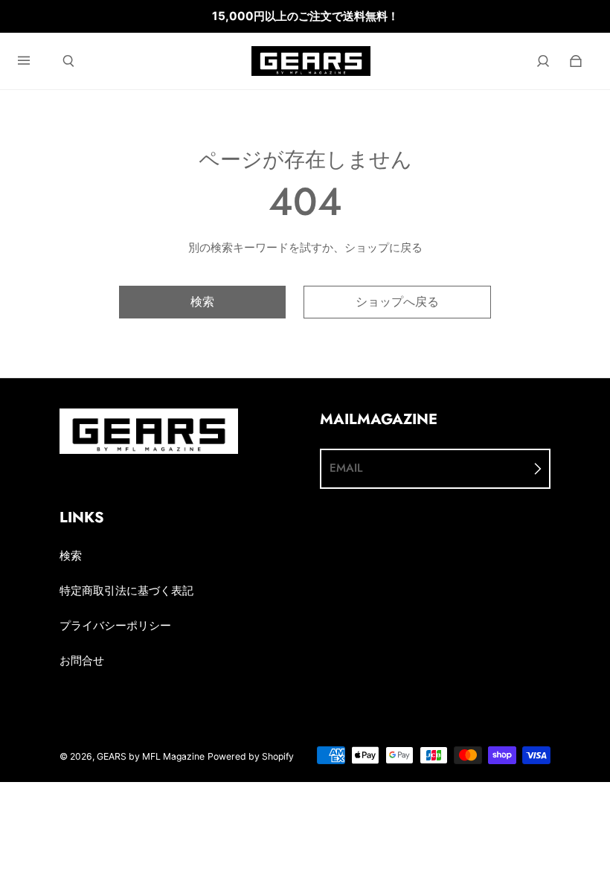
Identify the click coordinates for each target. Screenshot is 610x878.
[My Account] (543, 61)
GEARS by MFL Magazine (151, 756)
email (346, 468)
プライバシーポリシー (115, 625)
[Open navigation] (34, 61)
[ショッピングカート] (575, 61)
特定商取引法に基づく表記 (126, 590)
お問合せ (82, 660)
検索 (71, 555)
